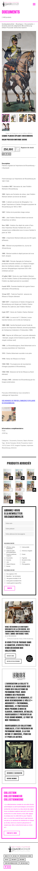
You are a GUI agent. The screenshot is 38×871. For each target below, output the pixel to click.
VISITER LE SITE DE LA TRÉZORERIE (13, 661)
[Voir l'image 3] (23, 118)
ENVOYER (9, 588)
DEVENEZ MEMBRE (12, 778)
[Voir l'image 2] (14, 118)
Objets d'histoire (28, 440)
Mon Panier (22, 859)
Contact (7, 859)
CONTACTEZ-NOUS (10, 656)
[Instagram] (9, 154)
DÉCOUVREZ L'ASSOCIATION (14, 773)
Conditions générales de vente (11, 863)
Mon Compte (14, 859)
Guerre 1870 (10, 445)
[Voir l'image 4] (32, 118)
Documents (29, 24)
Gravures (20, 440)
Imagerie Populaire (20, 445)
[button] (19, 72)
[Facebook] (6, 154)
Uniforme (14, 448)
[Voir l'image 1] (6, 118)
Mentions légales (24, 863)
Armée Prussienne (22, 443)
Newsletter (7, 856)
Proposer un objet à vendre (25, 856)
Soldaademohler (8, 24)
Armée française (11, 443)
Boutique (19, 24)
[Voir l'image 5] (6, 127)
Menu (34, 4)
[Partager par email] (3, 154)
